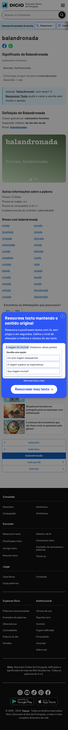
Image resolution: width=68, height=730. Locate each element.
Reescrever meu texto (32, 389)
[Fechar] (62, 316)
